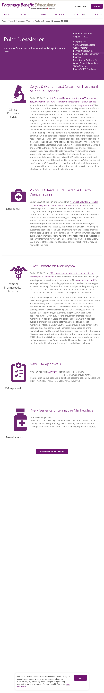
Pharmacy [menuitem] (78, 15)
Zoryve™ (52, 371)
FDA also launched (85, 280)
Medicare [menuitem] (59, 15)
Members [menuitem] (42, 15)
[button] (52, 451)
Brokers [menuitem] (6, 15)
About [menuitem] (96, 15)
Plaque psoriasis (85, 105)
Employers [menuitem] (24, 15)
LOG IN (97, 6)
